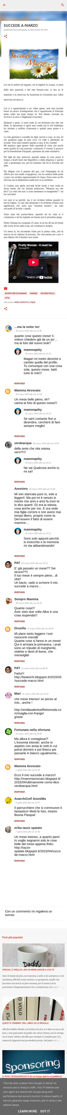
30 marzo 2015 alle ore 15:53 (34, 563)
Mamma (33, 293)
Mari (17, 693)
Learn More (27, 1111)
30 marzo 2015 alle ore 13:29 (29, 394)
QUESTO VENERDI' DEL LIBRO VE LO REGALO (25, 1023)
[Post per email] (5, 290)
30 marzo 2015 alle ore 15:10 (38, 354)
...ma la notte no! (27, 327)
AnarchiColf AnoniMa (30, 798)
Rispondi (19, 383)
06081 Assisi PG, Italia (24, 302)
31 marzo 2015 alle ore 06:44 (40, 628)
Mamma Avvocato (27, 390)
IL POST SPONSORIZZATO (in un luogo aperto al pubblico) (32, 1076)
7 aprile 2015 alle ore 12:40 (28, 832)
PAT (17, 563)
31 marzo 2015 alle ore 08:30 (34, 668)
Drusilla (20, 628)
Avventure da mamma (15, 293)
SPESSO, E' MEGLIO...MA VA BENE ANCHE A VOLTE (28, 969)
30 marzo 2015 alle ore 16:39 (29, 603)
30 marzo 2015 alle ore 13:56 (46, 443)
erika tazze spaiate (28, 828)
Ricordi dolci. (48, 293)
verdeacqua (22, 443)
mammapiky (33, 349)
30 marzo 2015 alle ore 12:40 (29, 331)
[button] (5, 36)
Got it (45, 1111)
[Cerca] (63, 5)
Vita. (7, 298)
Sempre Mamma (26, 599)
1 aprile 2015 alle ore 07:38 (28, 770)
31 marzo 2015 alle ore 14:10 (35, 694)
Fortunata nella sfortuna (32, 730)
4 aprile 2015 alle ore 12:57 (28, 803)
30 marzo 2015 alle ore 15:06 (42, 489)
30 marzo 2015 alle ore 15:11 (38, 463)
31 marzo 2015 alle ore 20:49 (29, 734)
